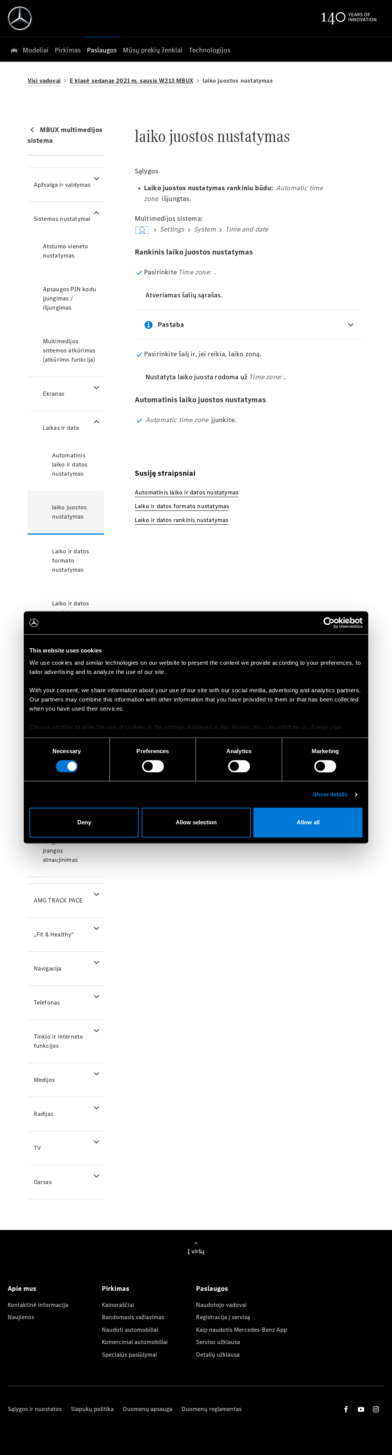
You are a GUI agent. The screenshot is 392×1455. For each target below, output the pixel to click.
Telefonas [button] (47, 1002)
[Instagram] (376, 1409)
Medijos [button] (44, 1080)
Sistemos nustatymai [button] (62, 219)
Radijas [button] (43, 1114)
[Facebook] (346, 1409)
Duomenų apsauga (147, 1409)
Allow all (308, 822)
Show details (330, 794)
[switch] (153, 766)
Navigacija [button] (48, 968)
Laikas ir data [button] (61, 428)
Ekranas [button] (53, 394)
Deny (84, 822)
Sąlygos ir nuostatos (35, 1409)
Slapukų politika (92, 1409)
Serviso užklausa (218, 1342)
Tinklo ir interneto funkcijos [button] (58, 1041)
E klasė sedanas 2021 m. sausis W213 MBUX (131, 81)
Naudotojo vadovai (221, 1305)
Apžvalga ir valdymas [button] (62, 185)
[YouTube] (361, 1409)
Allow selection (196, 822)
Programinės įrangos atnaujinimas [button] (60, 850)
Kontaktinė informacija (38, 1305)
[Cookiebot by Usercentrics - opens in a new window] (329, 622)
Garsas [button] (43, 1182)
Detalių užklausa (218, 1355)
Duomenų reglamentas (211, 1409)
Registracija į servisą (223, 1317)
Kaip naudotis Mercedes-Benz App (241, 1330)
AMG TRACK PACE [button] (58, 900)
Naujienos (21, 1317)
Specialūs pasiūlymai (129, 1355)
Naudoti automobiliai (130, 1330)
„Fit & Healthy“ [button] (54, 934)
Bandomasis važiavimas (133, 1317)
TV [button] (37, 1148)
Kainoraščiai (118, 1305)
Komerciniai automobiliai (135, 1342)
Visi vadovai (44, 81)
